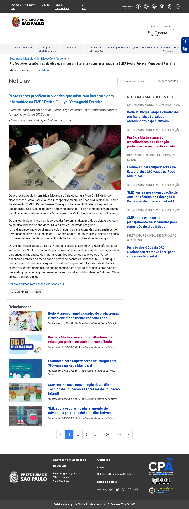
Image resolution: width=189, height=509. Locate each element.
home (38, 291)
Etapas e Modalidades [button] (46, 49)
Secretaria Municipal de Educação (31, 58)
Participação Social (119, 47)
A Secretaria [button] (22, 47)
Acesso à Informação (96, 49)
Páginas (163, 33)
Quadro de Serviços (143, 47)
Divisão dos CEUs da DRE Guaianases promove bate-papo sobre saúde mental (151, 251)
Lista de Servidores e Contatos (116, 474)
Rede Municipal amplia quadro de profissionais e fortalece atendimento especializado (152, 116)
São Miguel (44, 70)
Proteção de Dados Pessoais (168, 49)
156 (102, 467)
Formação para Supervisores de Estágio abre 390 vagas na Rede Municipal (151, 171)
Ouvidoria (47, 5)
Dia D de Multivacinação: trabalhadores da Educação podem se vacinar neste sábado (151, 141)
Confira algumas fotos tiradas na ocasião (37, 284)
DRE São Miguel (20, 291)
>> (119, 434)
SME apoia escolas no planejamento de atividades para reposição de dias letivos (152, 222)
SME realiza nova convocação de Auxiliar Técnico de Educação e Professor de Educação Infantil (152, 196)
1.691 (107, 434)
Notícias (156, 35)
